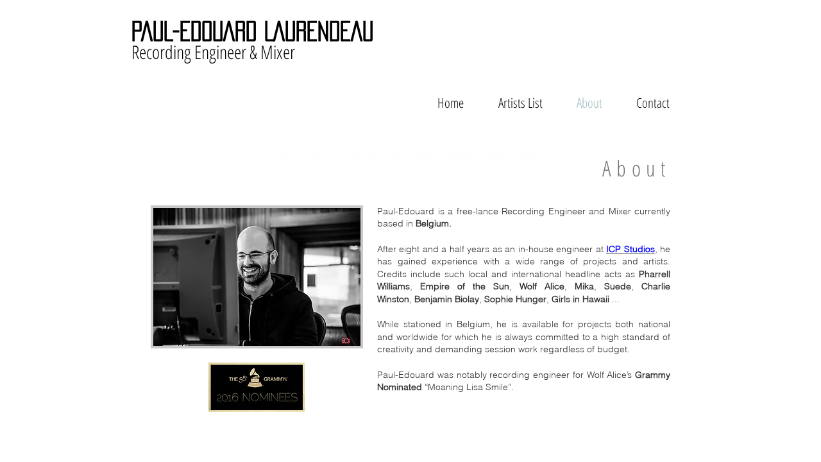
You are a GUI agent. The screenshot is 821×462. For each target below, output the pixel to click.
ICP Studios (630, 249)
